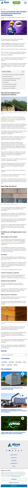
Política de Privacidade (15, 476)
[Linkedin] (12, 450)
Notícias (15, 365)
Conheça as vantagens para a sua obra (11, 78)
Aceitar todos (14, 485)
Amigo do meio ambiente (10, 86)
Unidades (14, 460)
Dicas (5, 9)
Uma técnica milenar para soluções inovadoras (13, 74)
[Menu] (25, 2)
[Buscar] (25, 354)
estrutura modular (7, 259)
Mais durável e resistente (9, 88)
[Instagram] (6, 450)
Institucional (9, 365)
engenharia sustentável (12, 118)
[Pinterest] (21, 450)
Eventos (3, 365)
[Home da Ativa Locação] (5, 2)
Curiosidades (18, 362)
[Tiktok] (18, 450)
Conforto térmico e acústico (10, 84)
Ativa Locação (11, 17)
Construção (11, 362)
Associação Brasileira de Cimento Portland (11, 242)
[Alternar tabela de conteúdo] (22, 72)
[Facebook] (15, 450)
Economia (6, 82)
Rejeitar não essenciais (14, 482)
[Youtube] (9, 450)
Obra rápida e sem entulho (10, 80)
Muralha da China (5, 53)
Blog (2, 9)
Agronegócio (4, 362)
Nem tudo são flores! (7, 76)
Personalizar (14, 479)
